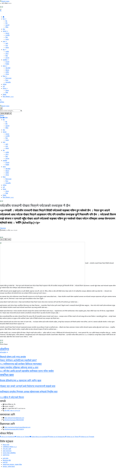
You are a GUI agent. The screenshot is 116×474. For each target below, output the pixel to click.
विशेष (6, 92)
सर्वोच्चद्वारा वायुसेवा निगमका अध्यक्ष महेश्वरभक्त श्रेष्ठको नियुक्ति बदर (28, 391)
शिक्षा (6, 56)
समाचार (5, 31)
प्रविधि (7, 52)
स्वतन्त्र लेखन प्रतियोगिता (9, 453)
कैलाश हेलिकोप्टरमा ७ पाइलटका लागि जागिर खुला (20, 380)
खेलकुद (7, 70)
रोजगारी (7, 62)
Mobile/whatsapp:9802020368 (14, 420)
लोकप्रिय (4, 349)
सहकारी (7, 25)
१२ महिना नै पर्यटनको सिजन (12, 397)
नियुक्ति (7, 64)
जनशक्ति (5, 60)
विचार (4, 76)
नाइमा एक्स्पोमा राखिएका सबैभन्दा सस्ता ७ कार (19, 367)
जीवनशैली (7, 68)
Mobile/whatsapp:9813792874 (14, 429)
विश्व (6, 37)
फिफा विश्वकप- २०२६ (8, 97)
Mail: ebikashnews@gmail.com (14, 418)
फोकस (4, 88)
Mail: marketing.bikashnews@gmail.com (17, 427)
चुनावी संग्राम (6, 455)
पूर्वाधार (7, 47)
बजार (4, 41)
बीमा (6, 23)
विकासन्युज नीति (7, 460)
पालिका (4, 84)
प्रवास (7, 39)
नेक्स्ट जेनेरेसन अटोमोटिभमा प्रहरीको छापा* (18, 360)
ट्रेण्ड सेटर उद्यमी (7, 449)
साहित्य (7, 72)
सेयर (4, 29)
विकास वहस (8, 78)
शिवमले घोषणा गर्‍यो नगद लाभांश (13, 356)
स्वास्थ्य (7, 58)
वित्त (4, 19)
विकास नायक (6, 445)
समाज (4, 66)
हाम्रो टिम (5, 462)
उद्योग (6, 43)
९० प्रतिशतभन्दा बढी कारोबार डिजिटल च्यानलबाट (21, 363)
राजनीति (7, 35)
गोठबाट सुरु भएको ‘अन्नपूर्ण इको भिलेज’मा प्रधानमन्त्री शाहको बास (27, 386)
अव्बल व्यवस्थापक (7, 451)
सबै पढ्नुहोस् (3, 352)
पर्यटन (6, 54)
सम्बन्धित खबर (7, 374)
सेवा (4, 50)
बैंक (6, 21)
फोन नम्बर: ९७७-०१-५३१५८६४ (12, 410)
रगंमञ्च (7, 74)
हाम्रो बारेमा (5, 458)
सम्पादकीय (8, 82)
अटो (4, 86)
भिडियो (4, 94)
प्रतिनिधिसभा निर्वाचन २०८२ (10, 447)
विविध (6, 27)
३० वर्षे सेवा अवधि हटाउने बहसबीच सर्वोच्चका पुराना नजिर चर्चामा (27, 370)
